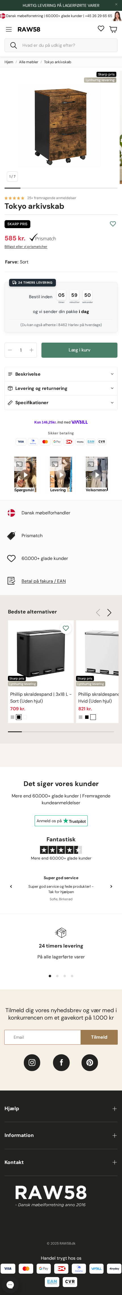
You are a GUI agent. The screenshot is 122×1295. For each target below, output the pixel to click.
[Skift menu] (9, 29)
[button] (61, 45)
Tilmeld (99, 1037)
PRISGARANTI (59, 5)
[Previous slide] (11, 886)
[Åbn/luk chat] (10, 1284)
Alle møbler (28, 62)
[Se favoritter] (101, 28)
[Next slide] (111, 886)
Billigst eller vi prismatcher (26, 246)
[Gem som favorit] (112, 223)
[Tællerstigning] (31, 350)
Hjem (9, 62)
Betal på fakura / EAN (44, 581)
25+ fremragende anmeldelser (51, 198)
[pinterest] (89, 1062)
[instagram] (32, 1062)
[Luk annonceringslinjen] (116, 4)
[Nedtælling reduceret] (10, 350)
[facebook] (61, 1062)
